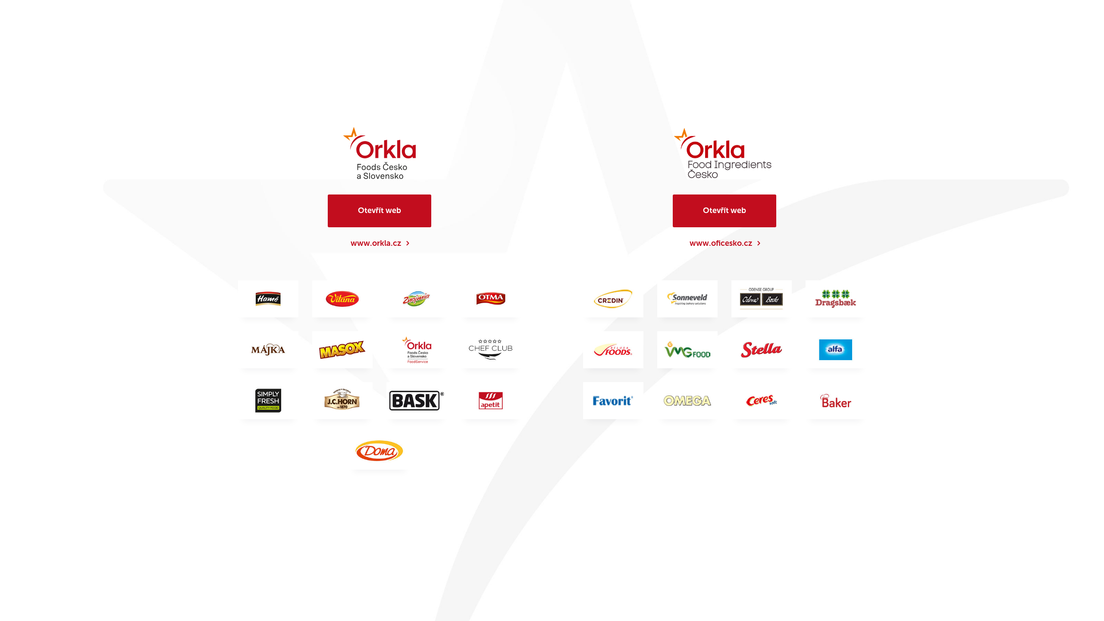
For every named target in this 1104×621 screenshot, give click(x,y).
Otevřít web (379, 210)
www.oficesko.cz (721, 243)
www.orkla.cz (376, 243)
